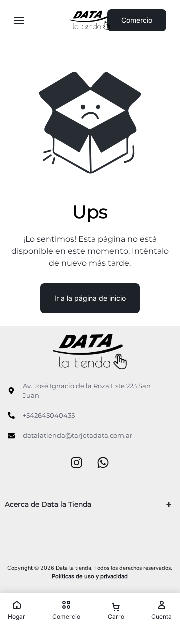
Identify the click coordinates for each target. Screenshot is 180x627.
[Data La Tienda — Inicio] (90, 20)
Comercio (137, 20)
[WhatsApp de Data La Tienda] (103, 463)
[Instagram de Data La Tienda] (77, 463)
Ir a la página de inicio (90, 298)
